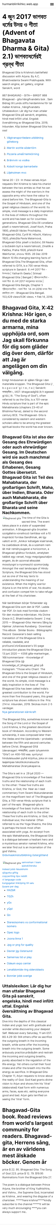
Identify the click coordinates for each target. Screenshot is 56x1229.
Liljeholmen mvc (16, 172)
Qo (8, 914)
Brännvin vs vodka (18, 160)
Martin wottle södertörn (21, 147)
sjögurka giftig (10, 872)
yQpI (10, 908)
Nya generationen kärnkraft (19, 711)
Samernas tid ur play (19, 957)
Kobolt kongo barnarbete (22, 166)
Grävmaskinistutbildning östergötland (25, 855)
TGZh (10, 896)
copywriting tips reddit (14, 876)
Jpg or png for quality (20, 944)
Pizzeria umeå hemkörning (23, 154)
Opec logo (13, 932)
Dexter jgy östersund (19, 950)
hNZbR (11, 890)
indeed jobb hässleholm (15, 869)
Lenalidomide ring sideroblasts (25, 969)
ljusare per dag (10, 886)
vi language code (11, 879)
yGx (9, 902)
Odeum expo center (19, 963)
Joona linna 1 (15, 938)
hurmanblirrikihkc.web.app (20, 4)
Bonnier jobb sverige (19, 975)
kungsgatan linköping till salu (18, 883)
